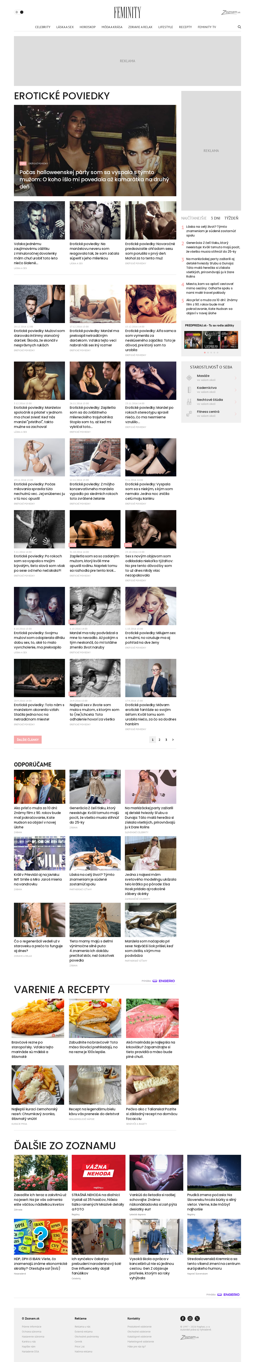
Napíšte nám (28, 1346)
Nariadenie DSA (30, 1351)
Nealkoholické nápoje (81, 1119)
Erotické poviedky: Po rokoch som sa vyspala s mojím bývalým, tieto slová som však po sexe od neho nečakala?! (39, 563)
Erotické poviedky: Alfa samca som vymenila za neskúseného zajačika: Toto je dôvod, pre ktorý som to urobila (150, 340)
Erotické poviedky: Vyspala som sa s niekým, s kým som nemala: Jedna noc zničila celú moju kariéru (149, 491)
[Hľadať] (239, 27)
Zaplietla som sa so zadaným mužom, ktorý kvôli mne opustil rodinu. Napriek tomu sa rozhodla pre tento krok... (94, 563)
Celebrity (42, 27)
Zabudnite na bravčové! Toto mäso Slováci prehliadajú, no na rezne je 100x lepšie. (93, 1047)
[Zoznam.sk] (190, 1338)
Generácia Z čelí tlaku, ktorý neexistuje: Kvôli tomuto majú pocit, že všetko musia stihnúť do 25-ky (213, 247)
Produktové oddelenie (140, 1326)
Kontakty (134, 1318)
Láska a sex (65, 27)
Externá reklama (83, 1331)
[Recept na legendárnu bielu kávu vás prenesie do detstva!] (95, 1085)
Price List (79, 1346)
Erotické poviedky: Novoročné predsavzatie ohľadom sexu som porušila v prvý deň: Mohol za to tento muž (150, 251)
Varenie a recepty (62, 989)
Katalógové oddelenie (140, 1336)
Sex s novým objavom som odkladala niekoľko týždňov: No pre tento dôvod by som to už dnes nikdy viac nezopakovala (149, 566)
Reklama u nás (82, 1326)
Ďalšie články (28, 740)
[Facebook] (182, 1319)
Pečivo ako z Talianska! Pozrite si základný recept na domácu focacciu (151, 1114)
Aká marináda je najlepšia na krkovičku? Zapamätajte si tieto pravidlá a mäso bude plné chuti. (150, 1049)
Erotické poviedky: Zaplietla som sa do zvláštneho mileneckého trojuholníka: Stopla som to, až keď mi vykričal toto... (93, 417)
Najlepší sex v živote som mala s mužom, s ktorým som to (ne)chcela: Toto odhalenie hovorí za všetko (94, 712)
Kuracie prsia (19, 1123)
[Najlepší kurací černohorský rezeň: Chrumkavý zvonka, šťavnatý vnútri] (38, 1085)
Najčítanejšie (194, 218)
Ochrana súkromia (31, 1331)
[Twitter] (197, 1319)
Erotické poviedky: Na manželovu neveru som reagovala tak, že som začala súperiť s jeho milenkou (94, 251)
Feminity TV (207, 27)
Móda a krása (112, 27)
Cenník (78, 1341)
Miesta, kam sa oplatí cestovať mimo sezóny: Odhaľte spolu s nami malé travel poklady (209, 288)
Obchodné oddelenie (139, 1331)
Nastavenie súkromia (33, 1336)
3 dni (215, 218)
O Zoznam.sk (30, 1318)
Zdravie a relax (140, 27)
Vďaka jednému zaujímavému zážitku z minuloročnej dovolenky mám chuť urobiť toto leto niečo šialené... (36, 253)
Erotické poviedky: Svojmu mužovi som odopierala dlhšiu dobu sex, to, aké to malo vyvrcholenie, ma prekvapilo (39, 640)
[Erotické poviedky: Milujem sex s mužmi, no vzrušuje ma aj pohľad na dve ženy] (150, 606)
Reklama (80, 1318)
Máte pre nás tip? (137, 1346)
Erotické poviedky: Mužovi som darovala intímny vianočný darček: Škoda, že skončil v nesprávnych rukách (39, 338)
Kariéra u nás (29, 1341)
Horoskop (88, 27)
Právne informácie (31, 1326)
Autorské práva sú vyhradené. (196, 1329)
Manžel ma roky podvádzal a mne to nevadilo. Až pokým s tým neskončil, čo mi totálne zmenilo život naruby (94, 640)
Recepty (185, 27)
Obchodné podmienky (87, 1336)
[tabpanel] (211, 270)
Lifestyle (165, 27)
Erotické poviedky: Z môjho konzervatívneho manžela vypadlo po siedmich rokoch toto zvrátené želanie (94, 491)
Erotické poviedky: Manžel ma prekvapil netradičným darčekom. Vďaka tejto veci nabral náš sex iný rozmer (94, 338)
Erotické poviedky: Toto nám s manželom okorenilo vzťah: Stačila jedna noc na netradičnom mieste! (39, 712)
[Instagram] (190, 1319)
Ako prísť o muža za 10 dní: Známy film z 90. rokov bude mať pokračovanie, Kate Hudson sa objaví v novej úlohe (211, 306)
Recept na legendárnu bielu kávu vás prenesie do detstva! (94, 1111)
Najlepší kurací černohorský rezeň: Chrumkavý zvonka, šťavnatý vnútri (35, 1114)
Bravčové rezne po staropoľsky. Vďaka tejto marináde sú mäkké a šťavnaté (32, 1049)
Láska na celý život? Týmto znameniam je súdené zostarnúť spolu (211, 231)
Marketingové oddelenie (141, 1341)
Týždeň (231, 218)
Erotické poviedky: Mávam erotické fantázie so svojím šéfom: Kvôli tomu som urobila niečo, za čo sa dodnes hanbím (150, 714)
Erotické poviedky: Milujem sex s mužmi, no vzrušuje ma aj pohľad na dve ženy (150, 638)
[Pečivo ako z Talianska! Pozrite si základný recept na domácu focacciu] (152, 1085)
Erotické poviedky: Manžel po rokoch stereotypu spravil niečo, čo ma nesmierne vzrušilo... (149, 414)
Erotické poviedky (135, 263)
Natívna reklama (83, 1351)
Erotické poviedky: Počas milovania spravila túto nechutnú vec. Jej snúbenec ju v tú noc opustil (39, 491)
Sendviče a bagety (136, 1123)
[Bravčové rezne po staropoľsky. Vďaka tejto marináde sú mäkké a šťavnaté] (38, 1018)
